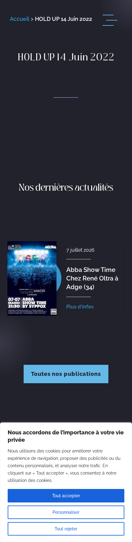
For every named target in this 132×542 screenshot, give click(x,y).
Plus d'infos (80, 307)
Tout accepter (66, 495)
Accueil (19, 19)
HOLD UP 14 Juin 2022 (63, 19)
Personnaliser (66, 512)
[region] (66, 482)
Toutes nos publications (66, 374)
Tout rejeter (66, 528)
